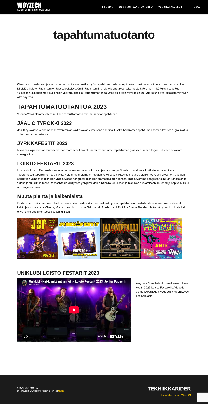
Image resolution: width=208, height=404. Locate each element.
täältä (61, 391)
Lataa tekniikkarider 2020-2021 (176, 395)
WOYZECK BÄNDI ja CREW (136, 7)
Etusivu (108, 7)
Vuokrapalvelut (170, 7)
